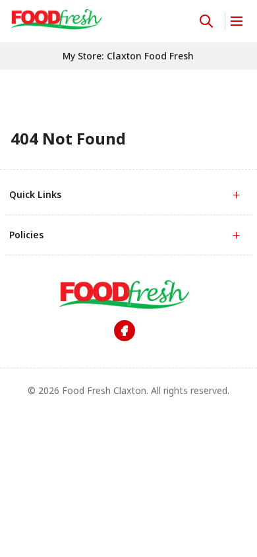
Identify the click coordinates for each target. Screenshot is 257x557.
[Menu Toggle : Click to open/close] (235, 21)
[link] (57, 19)
